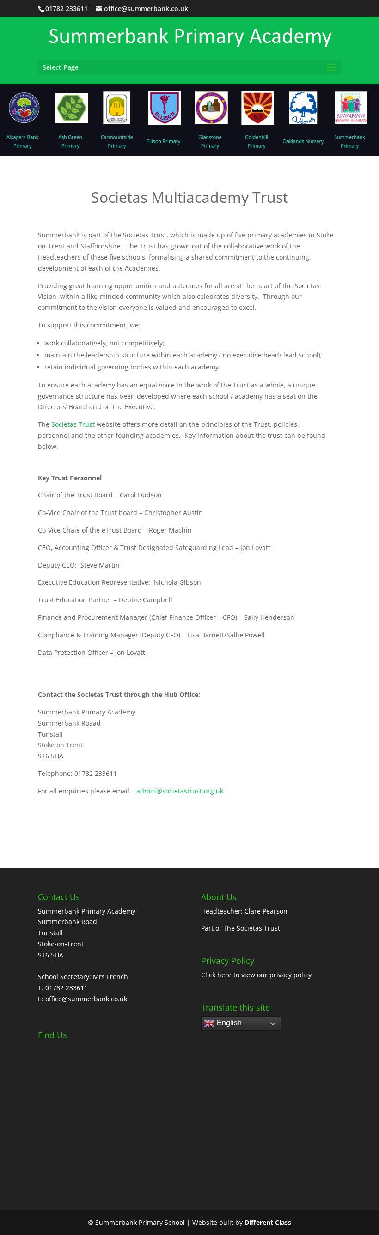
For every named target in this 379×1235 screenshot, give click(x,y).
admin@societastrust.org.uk (179, 791)
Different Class (268, 1222)
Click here (216, 974)
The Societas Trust (251, 928)
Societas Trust (73, 424)
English (228, 1023)
